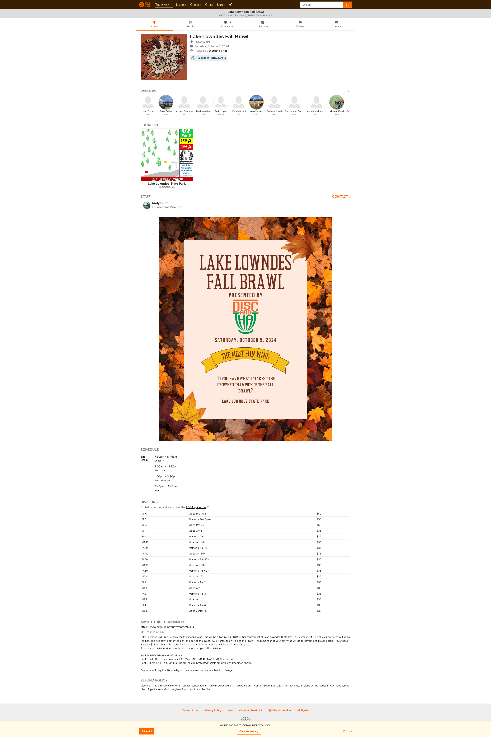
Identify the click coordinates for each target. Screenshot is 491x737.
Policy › (347, 731)
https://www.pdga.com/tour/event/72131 (166, 626)
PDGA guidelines (196, 507)
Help (230, 710)
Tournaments (163, 4)
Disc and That (218, 50)
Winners (148, 91)
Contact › (341, 196)
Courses (195, 4)
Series (221, 4)
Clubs (209, 4)
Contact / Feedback (251, 710)
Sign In (304, 710)
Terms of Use (190, 710)
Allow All (147, 731)
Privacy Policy (212, 710)
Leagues (181, 4)
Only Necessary (248, 731)
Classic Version (281, 710)
